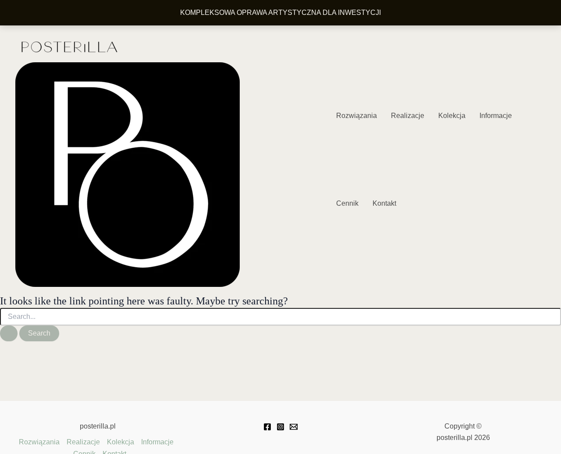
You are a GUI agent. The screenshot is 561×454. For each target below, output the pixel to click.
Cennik (347, 203)
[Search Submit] (9, 333)
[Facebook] (267, 427)
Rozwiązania (356, 115)
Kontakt (384, 203)
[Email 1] (294, 427)
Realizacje (407, 115)
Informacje (495, 115)
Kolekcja (451, 115)
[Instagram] (280, 427)
